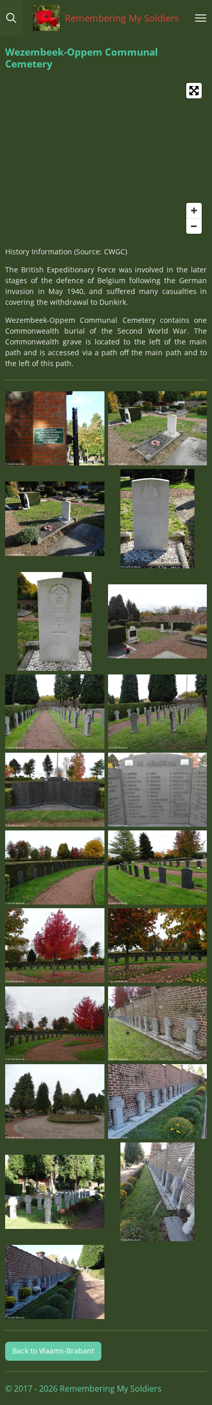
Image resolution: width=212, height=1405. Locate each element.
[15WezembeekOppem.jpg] (55, 1023)
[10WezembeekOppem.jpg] (157, 789)
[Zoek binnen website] (11, 18)
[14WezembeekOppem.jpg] (157, 945)
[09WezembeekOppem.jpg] (55, 789)
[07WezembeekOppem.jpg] (55, 712)
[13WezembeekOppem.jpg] (55, 945)
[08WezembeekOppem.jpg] (157, 712)
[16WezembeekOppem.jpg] (157, 1023)
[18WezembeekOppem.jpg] (157, 1101)
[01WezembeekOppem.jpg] (55, 428)
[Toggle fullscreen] (194, 90)
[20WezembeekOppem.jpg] (157, 1191)
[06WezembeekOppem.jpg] (157, 621)
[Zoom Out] (194, 226)
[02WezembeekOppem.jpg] (157, 428)
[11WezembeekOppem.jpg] (55, 868)
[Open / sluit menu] (200, 18)
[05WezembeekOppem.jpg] (55, 621)
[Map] (106, 158)
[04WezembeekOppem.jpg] (157, 518)
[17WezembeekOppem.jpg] (55, 1101)
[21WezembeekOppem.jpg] (55, 1282)
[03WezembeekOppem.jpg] (55, 518)
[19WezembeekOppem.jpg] (55, 1191)
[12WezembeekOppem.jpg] (157, 868)
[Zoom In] (194, 210)
